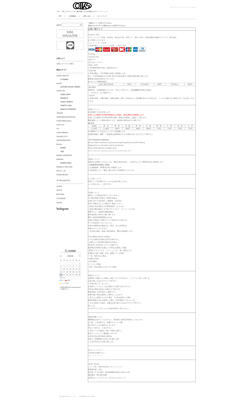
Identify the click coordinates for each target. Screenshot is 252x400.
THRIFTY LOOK (66, 105)
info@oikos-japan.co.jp (117, 378)
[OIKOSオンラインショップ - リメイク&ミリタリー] (82, 11)
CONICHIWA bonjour (63, 121)
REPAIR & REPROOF (64, 155)
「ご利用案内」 (94, 93)
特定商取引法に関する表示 (98, 308)
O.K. (57, 129)
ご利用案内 (72, 16)
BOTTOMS (60, 194)
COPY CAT (60, 125)
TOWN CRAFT (65, 94)
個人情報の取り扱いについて (67, 396)
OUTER (59, 186)
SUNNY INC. (61, 91)
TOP (60, 16)
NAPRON (59, 159)
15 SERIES (64, 79)
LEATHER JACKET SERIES (70, 87)
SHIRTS (59, 190)
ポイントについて (95, 356)
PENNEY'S (64, 98)
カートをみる (192, 7)
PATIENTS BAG (65, 163)
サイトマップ (102, 16)
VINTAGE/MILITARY (63, 140)
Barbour (59, 144)
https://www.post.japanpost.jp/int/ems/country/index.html (109, 151)
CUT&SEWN (60, 198)
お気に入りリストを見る (65, 64)
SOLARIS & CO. (62, 136)
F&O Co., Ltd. (61, 171)
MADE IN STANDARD (68, 109)
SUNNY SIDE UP (62, 76)
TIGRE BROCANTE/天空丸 (65, 117)
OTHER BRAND (62, 175)
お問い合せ (87, 16)
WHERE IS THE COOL (64, 167)
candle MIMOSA (62, 133)
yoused (59, 83)
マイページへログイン (178, 7)
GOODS (59, 203)
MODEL (63, 148)
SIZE (62, 151)
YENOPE (59, 113)
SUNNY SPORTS (66, 102)
